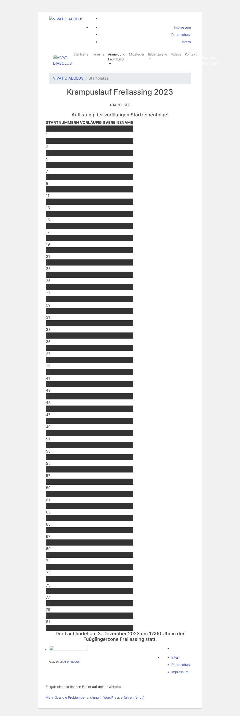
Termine (98, 54)
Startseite (81, 54)
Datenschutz (181, 35)
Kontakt (191, 54)
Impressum (182, 27)
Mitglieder (136, 54)
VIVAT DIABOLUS (68, 78)
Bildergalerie (157, 54)
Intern (186, 42)
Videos (176, 54)
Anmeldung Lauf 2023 (116, 56)
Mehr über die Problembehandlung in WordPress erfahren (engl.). (95, 697)
